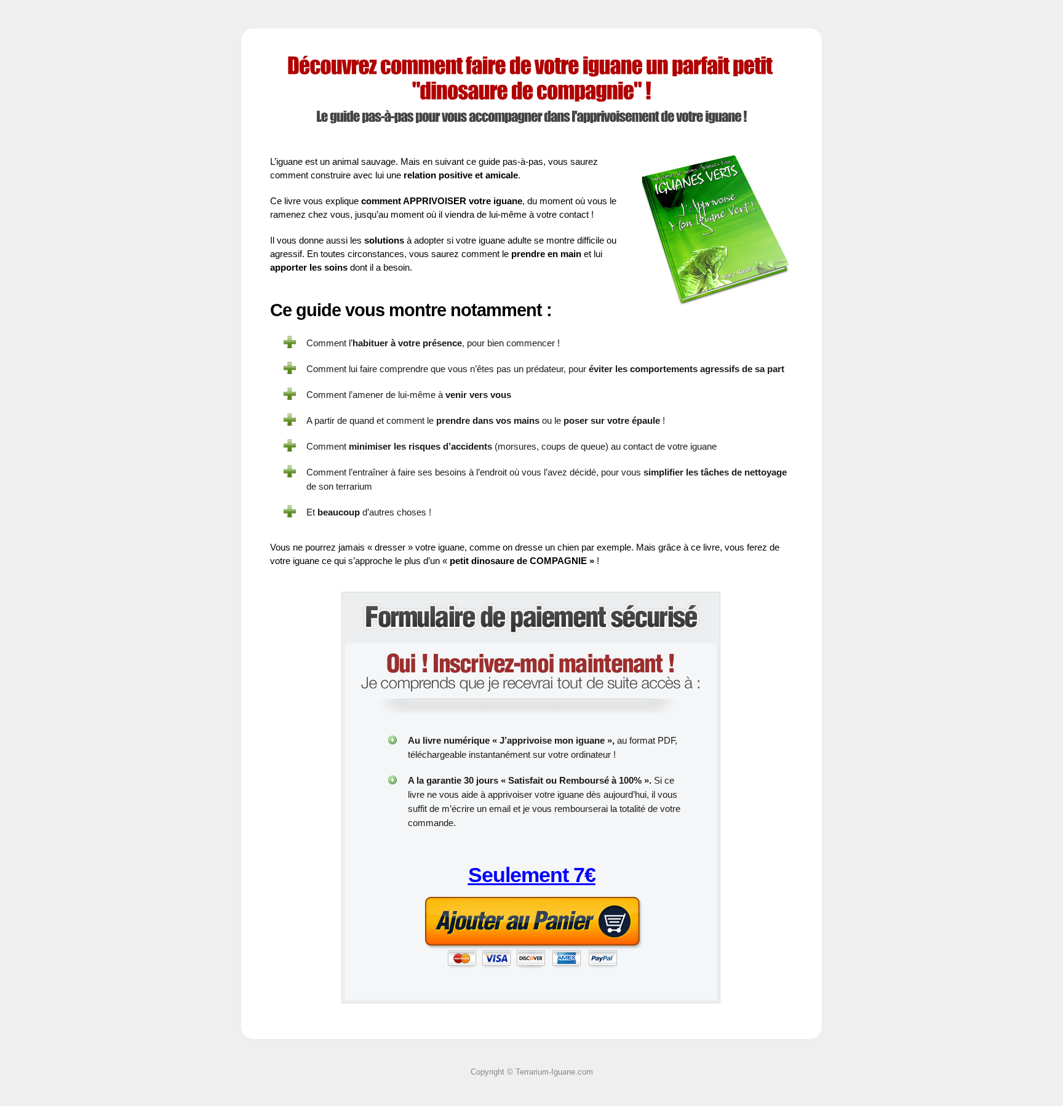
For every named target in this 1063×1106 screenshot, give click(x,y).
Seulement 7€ (531, 874)
